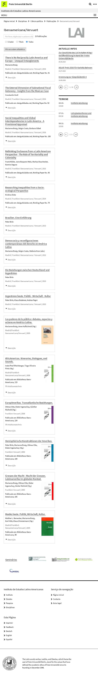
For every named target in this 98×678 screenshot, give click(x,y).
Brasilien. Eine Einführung (18, 217)
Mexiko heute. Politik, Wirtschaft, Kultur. (25, 514)
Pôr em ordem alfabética (15, 49)
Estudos (9, 599)
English (9, 635)
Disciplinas (22, 21)
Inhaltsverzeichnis (14, 386)
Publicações (51, 21)
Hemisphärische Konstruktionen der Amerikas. (28, 440)
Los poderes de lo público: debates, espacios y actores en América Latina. (28, 320)
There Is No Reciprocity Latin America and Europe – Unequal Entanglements (26, 59)
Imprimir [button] (9, 623)
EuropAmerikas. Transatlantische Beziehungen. (29, 402)
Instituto (9, 595)
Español (9, 639)
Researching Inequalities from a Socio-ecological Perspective (24, 189)
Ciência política (36, 21)
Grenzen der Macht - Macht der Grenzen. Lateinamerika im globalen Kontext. (25, 477)
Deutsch (9, 631)
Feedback (9, 627)
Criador (11, 42)
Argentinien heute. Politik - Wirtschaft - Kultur (28, 296)
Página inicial (9, 21)
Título (21, 42)
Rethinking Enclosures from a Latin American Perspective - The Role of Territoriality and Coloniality (28, 154)
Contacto (56, 599)
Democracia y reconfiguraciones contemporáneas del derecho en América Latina (26, 243)
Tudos (31, 42)
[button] (61, 87)
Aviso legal (57, 603)
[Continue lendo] (47, 335)
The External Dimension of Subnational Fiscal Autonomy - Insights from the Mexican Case (28, 89)
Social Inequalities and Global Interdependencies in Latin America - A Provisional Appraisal (24, 121)
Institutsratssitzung (79, 103)
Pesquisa (9, 603)
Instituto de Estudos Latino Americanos (21, 10)
